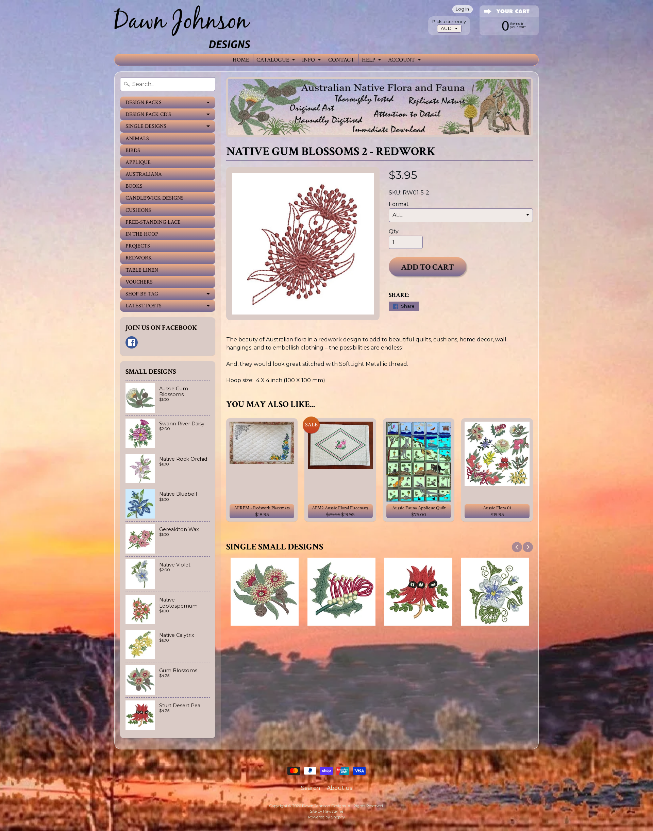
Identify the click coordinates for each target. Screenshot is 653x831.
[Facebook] (131, 342)
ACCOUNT (401, 60)
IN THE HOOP (141, 234)
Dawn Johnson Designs (324, 805)
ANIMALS (137, 138)
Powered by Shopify (326, 817)
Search (310, 788)
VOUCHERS (139, 282)
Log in (462, 9)
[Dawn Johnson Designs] (182, 26)
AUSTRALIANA (143, 174)
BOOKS (134, 186)
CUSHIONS (138, 210)
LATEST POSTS (143, 305)
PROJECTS (137, 246)
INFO (308, 60)
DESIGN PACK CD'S (148, 114)
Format (399, 204)
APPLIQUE (138, 162)
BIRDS (132, 150)
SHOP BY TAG (141, 294)
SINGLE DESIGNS (145, 126)
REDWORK (138, 257)
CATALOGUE (272, 60)
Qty (394, 231)
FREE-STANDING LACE (153, 222)
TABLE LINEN (141, 270)
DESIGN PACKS (143, 102)
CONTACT (341, 60)
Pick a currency (449, 21)
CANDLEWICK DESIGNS (154, 198)
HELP (368, 60)
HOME (241, 60)
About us (339, 788)
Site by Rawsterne (326, 811)
